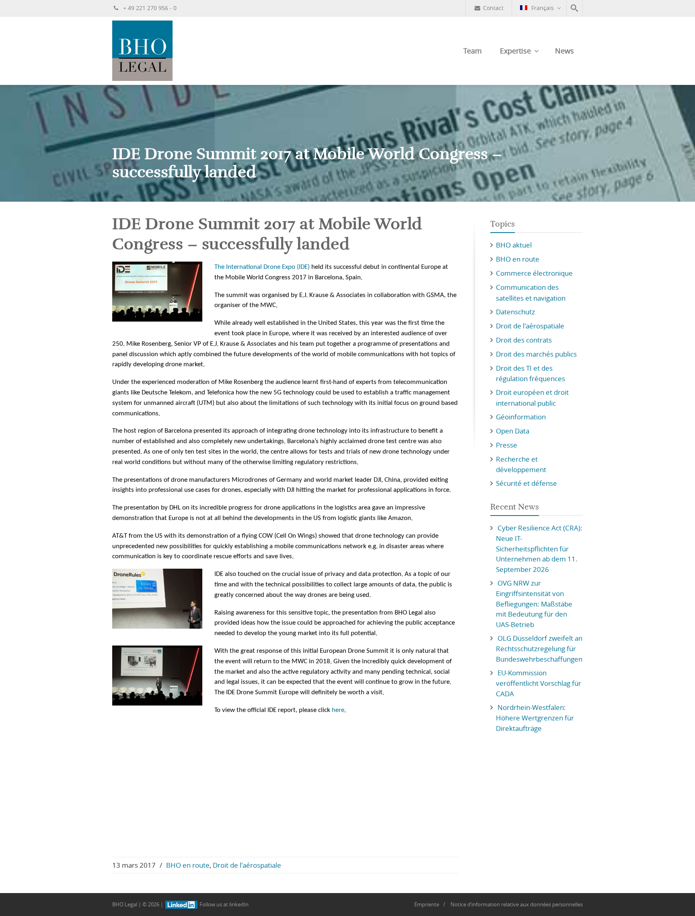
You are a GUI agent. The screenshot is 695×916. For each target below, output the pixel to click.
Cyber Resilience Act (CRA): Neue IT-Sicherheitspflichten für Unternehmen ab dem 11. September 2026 (539, 548)
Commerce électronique (534, 273)
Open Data (512, 430)
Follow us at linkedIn (223, 904)
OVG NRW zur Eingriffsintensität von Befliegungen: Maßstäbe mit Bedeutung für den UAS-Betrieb (534, 603)
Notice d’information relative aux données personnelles (516, 904)
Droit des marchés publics (536, 354)
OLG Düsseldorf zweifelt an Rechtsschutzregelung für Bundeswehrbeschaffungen (539, 648)
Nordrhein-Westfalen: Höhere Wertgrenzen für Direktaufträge (535, 718)
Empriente (426, 904)
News (564, 51)
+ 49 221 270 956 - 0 (149, 8)
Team (472, 51)
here (338, 710)
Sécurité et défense (526, 483)
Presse (506, 445)
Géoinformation (521, 416)
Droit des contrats (524, 340)
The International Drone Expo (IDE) (262, 267)
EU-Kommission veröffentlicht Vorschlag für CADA (538, 683)
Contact (493, 8)
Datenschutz (515, 311)
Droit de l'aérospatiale (247, 865)
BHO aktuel (514, 245)
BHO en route (188, 865)
